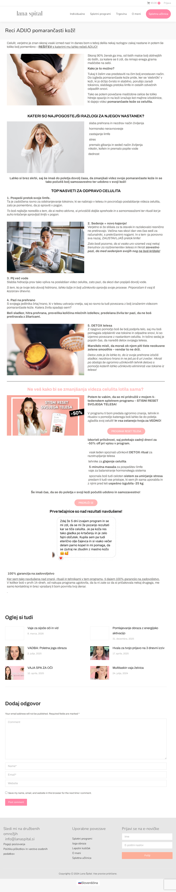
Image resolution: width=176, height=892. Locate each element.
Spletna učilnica (81, 858)
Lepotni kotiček (81, 848)
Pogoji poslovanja (14, 844)
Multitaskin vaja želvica (128, 667)
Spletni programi (82, 839)
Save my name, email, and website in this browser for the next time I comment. (50, 793)
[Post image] (14, 633)
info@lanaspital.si (20, 839)
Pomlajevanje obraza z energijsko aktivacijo (135, 630)
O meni (76, 853)
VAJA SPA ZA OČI (40, 667)
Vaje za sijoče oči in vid (43, 628)
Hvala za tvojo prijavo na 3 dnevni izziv (138, 648)
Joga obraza (79, 843)
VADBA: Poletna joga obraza (47, 648)
